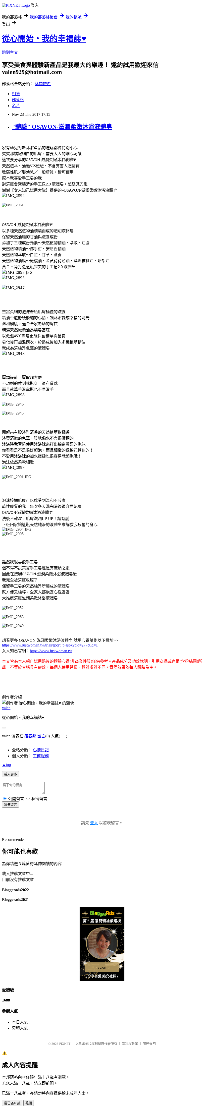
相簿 (16, 94)
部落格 (18, 100)
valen (6, 708)
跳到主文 (10, 52)
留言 (41, 736)
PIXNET (64, 1044)
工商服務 (41, 756)
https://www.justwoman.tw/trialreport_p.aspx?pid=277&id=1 (50, 645)
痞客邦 (30, 736)
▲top (6, 764)
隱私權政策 (130, 1044)
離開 (28, 1103)
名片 (16, 106)
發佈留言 (10, 805)
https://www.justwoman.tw (51, 651)
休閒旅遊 (43, 84)
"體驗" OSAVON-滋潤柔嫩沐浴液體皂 (62, 126)
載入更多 (10, 774)
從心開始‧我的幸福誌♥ (44, 38)
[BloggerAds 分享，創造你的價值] (102, 915)
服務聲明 (149, 1044)
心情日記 (41, 750)
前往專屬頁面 (102, 944)
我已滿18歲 (12, 1103)
